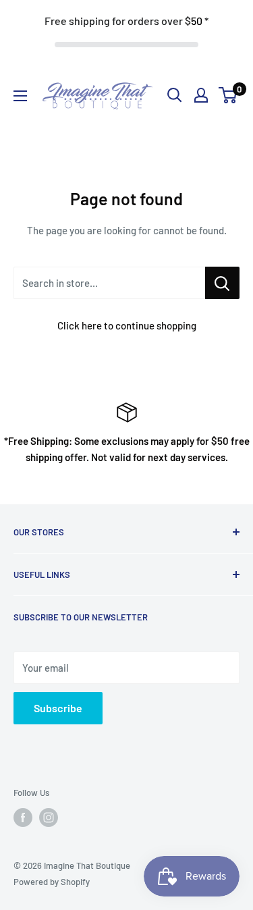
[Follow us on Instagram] (48, 817)
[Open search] (174, 95)
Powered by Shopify (51, 881)
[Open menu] (20, 95)
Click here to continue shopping (126, 325)
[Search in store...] (222, 283)
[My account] (201, 95)
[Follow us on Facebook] (22, 817)
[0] (228, 95)
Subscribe (58, 707)
